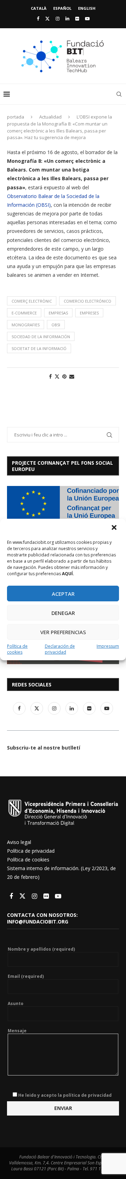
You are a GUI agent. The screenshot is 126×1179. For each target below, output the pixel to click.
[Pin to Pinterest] (64, 376)
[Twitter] (47, 18)
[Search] (118, 94)
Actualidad (50, 117)
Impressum (108, 646)
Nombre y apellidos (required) (41, 949)
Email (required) (26, 976)
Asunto (15, 1003)
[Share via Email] (71, 376)
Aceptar (63, 593)
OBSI (55, 324)
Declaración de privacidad (60, 649)
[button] (115, 528)
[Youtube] (87, 18)
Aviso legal (19, 842)
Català (39, 8)
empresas (58, 312)
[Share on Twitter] (57, 376)
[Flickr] (77, 18)
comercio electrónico (87, 301)
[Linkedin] (67, 18)
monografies (26, 324)
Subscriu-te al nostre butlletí (43, 747)
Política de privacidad (31, 850)
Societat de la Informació (39, 348)
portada (15, 117)
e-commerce (24, 312)
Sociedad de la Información (41, 336)
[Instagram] (57, 18)
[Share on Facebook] (50, 376)
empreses (89, 312)
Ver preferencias (63, 632)
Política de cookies (17, 649)
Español (62, 8)
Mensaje (17, 1031)
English (87, 8)
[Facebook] (38, 18)
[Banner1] (63, 503)
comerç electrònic (32, 301)
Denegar (63, 612)
